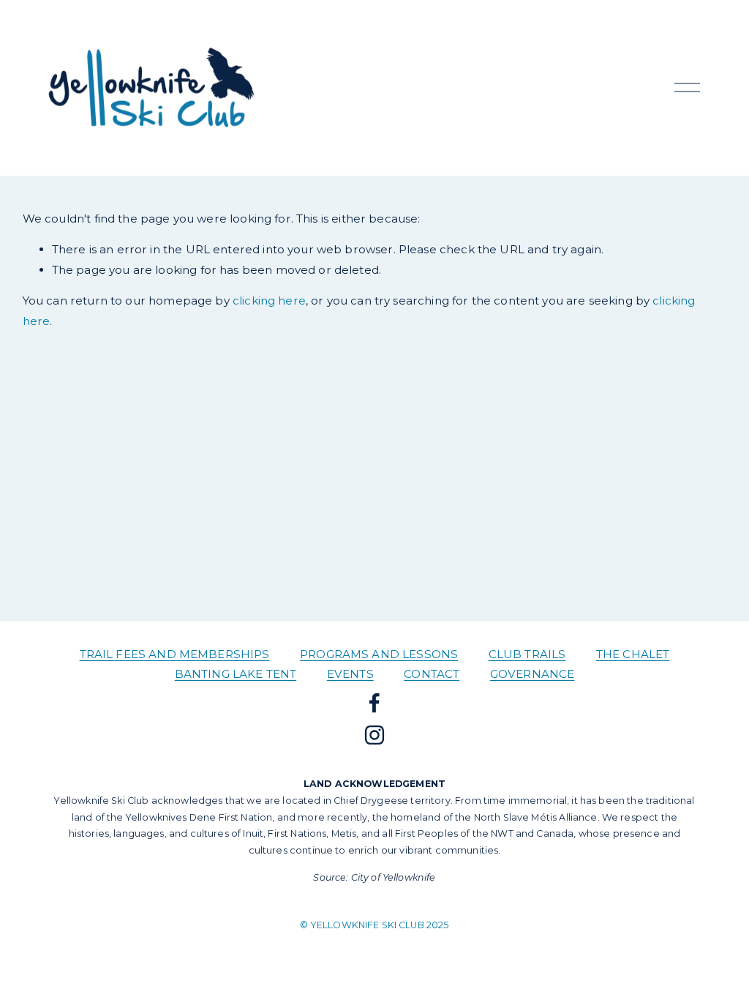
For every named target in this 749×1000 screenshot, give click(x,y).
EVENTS (350, 674)
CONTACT (431, 674)
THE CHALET (633, 654)
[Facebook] (374, 703)
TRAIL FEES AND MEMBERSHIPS (175, 654)
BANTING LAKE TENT (236, 674)
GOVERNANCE (532, 674)
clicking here (269, 300)
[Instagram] (374, 735)
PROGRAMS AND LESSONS (379, 654)
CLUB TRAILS (527, 654)
